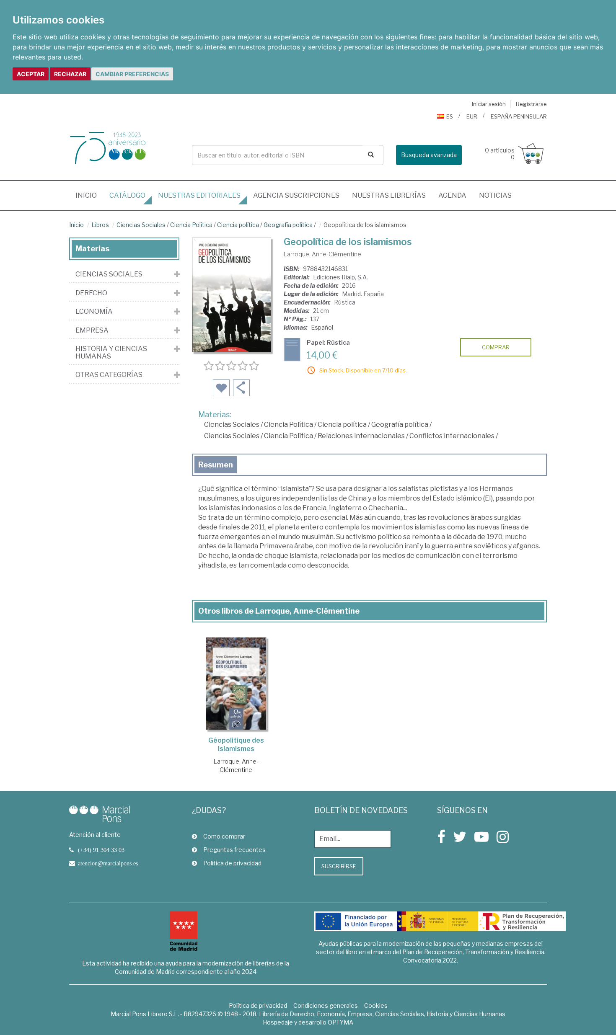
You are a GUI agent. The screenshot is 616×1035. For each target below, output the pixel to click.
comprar (496, 347)
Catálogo (127, 195)
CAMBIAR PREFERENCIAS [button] (132, 73)
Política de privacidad (232, 863)
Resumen (215, 464)
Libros (100, 224)
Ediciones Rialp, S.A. (340, 277)
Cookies (376, 1005)
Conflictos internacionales (451, 436)
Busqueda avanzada (429, 154)
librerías (389, 195)
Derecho (91, 293)
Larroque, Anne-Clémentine (322, 254)
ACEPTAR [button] (30, 73)
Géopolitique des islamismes (236, 744)
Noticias (495, 195)
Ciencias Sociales (141, 224)
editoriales (199, 195)
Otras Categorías (108, 375)
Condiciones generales (325, 1005)
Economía (94, 311)
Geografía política (288, 224)
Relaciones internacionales (361, 436)
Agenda (452, 195)
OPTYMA (340, 1022)
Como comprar (224, 836)
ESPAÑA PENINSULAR (519, 116)
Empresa (92, 330)
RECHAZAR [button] (70, 73)
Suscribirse (338, 866)
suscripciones (296, 195)
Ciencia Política (191, 224)
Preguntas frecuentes (234, 849)
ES (449, 116)
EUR (471, 116)
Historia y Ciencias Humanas (111, 352)
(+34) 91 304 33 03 (101, 850)
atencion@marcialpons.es (108, 863)
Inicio (89, 195)
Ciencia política (238, 224)
